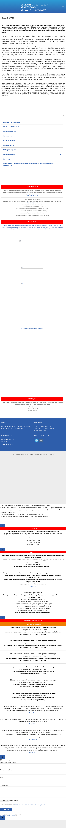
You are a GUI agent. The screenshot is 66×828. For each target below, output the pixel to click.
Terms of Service (11, 815)
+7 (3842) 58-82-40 (48, 428)
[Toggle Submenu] (60, 154)
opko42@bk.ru (44, 431)
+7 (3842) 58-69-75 (32, 195)
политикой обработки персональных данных (29, 805)
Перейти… (33, 586)
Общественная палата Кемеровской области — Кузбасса (34, 7)
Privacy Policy (3, 815)
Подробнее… (33, 713)
